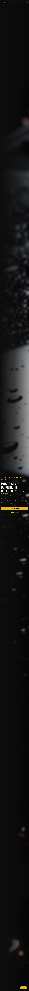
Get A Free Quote (14, 508)
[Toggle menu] (27, 2)
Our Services (14, 513)
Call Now (24, 988)
